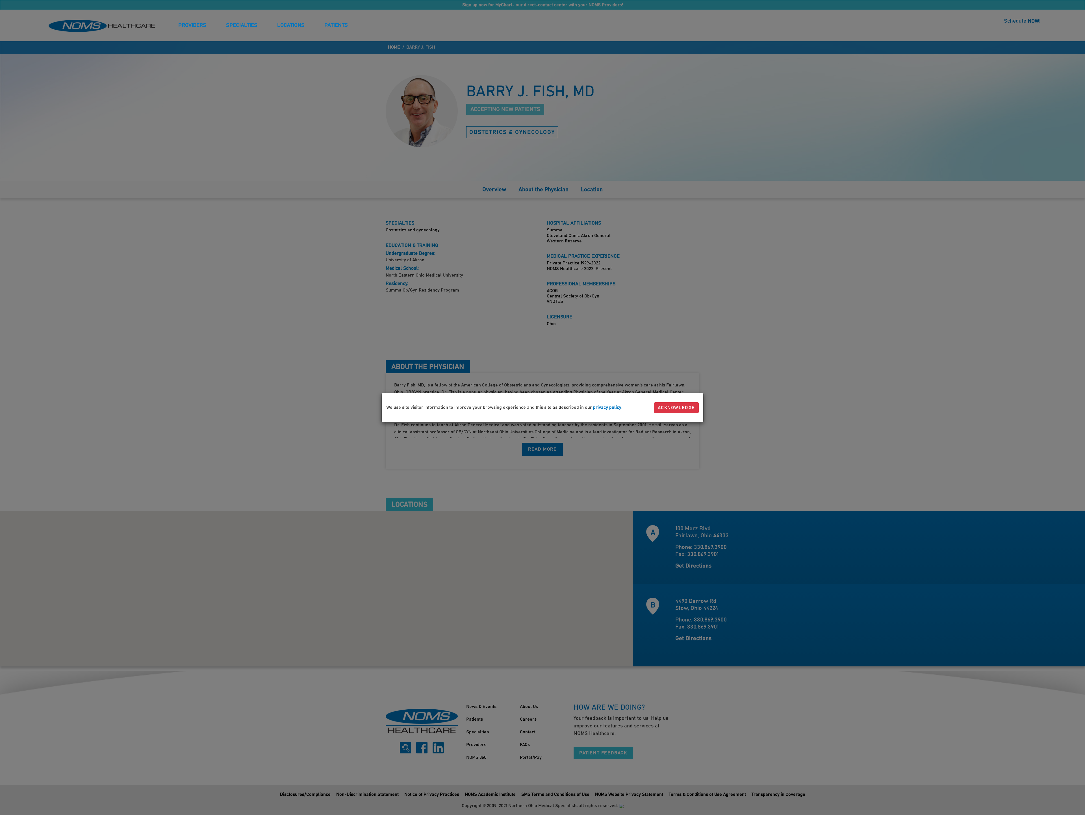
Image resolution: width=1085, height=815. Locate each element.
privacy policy (607, 407)
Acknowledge (676, 407)
